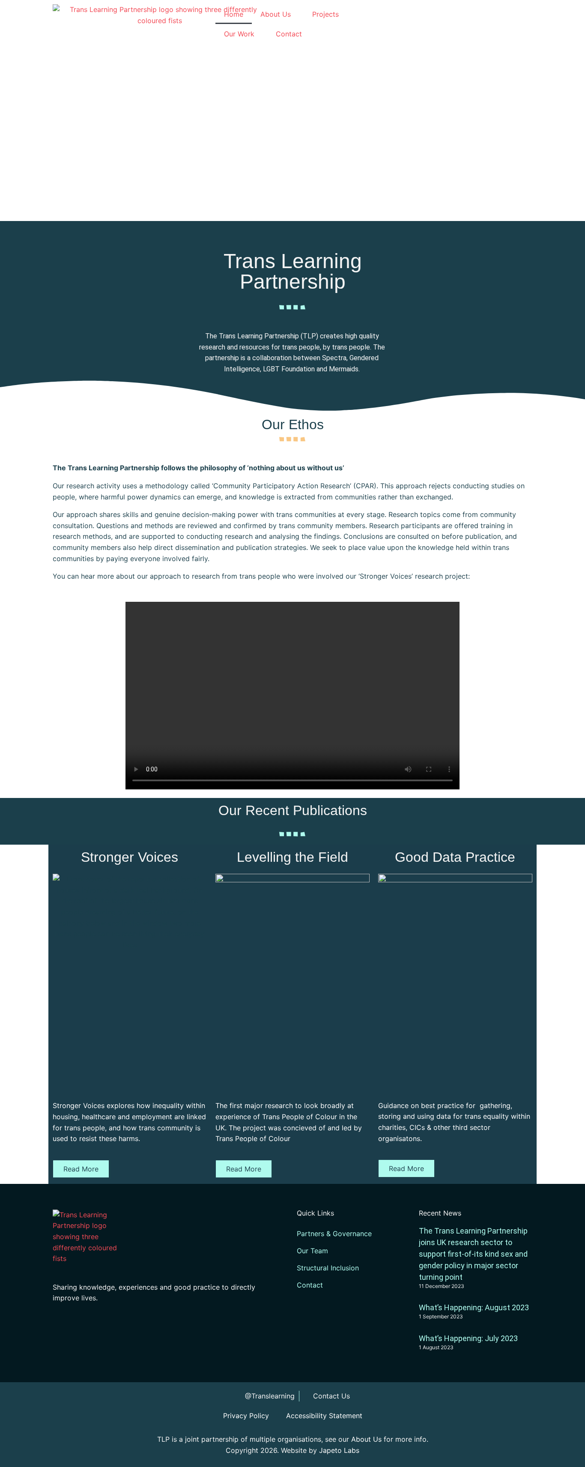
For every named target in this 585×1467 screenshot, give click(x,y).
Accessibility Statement (324, 1415)
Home (233, 14)
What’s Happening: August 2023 (474, 1307)
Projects (325, 14)
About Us (275, 14)
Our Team (312, 1250)
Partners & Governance (334, 1233)
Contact (289, 34)
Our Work (239, 34)
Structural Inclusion (328, 1268)
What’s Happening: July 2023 (468, 1338)
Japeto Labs (339, 1450)
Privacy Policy (246, 1415)
